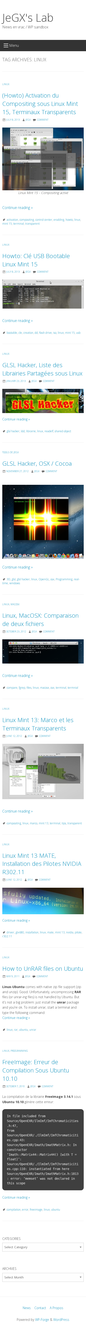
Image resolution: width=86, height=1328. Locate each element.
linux (77, 220)
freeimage (36, 1210)
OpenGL (44, 579)
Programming (64, 579)
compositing (26, 220)
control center (43, 220)
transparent (32, 224)
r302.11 (7, 936)
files (29, 688)
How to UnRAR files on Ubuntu (42, 969)
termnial (73, 688)
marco (33, 823)
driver (10, 932)
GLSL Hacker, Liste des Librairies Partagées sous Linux (42, 369)
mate (50, 932)
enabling (59, 220)
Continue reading (17, 207)
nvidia (69, 932)
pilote (78, 932)
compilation (14, 1210)
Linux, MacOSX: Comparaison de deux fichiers (40, 619)
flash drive (45, 333)
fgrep (22, 688)
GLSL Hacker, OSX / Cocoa (37, 463)
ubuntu (23, 1030)
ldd (23, 431)
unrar (32, 1030)
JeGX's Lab (27, 17)
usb (78, 333)
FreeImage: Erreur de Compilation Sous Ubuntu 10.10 (35, 1070)
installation (32, 932)
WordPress (61, 1319)
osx (52, 579)
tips (64, 823)
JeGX (28, 119)
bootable (12, 333)
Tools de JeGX (10, 452)
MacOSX (15, 604)
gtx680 (20, 932)
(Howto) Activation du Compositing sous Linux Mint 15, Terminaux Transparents (40, 103)
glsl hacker (13, 431)
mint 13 (43, 823)
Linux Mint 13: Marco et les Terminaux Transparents (37, 724)
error (25, 1210)
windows (14, 583)
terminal (18, 224)
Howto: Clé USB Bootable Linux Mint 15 (36, 260)
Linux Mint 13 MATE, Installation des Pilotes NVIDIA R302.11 (41, 864)
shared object (63, 431)
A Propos (56, 1308)
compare (12, 688)
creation (28, 333)
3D (8, 579)
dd (36, 333)
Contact (40, 1308)
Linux (5, 84)
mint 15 (7, 224)
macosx (44, 688)
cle (20, 333)
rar (16, 1030)
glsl (14, 579)
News (27, 1308)
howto (69, 220)
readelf (48, 431)
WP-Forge (42, 1319)
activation (12, 220)
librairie (31, 431)
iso (54, 333)
